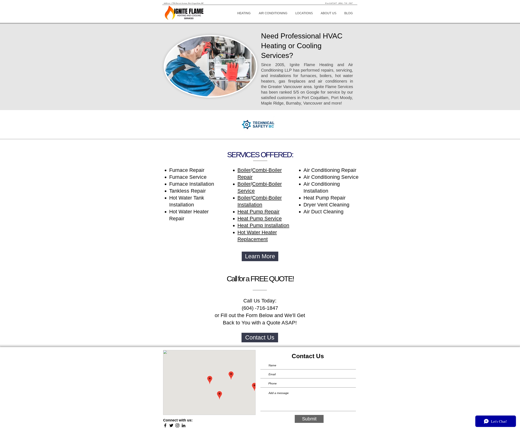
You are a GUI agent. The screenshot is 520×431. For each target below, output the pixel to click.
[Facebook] (165, 425)
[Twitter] (171, 425)
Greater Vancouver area (290, 86)
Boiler (244, 170)
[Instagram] (177, 425)
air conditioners (332, 81)
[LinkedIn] (183, 425)
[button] (245, 13)
